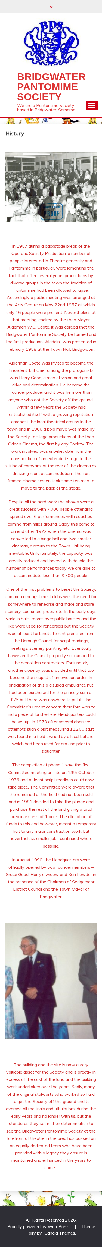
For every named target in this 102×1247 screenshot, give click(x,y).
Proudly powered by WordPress (39, 1226)
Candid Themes (59, 1233)
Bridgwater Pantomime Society (51, 86)
